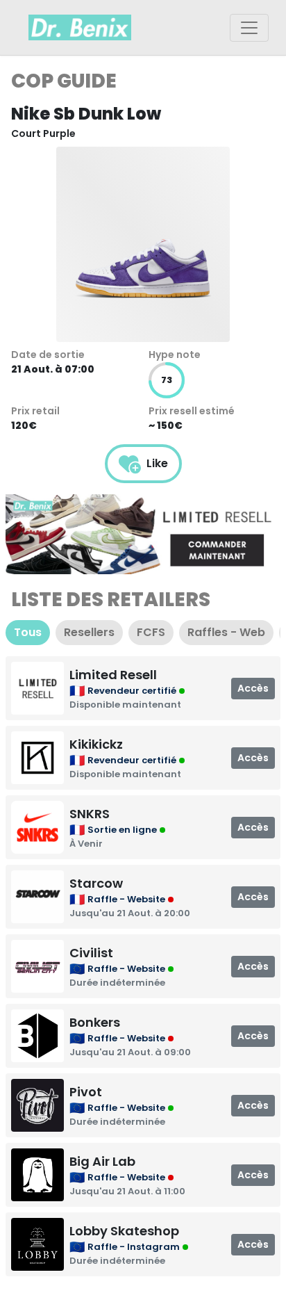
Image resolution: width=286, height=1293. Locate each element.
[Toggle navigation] (249, 28)
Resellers (89, 632)
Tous (28, 632)
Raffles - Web (226, 632)
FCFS (151, 632)
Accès (253, 688)
